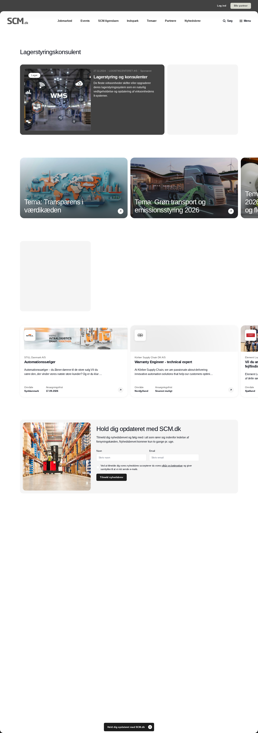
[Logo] (17, 20)
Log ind (221, 5)
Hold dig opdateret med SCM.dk (126, 727)
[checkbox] (97, 467)
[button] (120, 211)
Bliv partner (240, 5)
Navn (99, 450)
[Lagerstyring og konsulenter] (92, 99)
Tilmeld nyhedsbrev (111, 477)
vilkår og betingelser (172, 465)
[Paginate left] (23, 188)
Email (152, 450)
